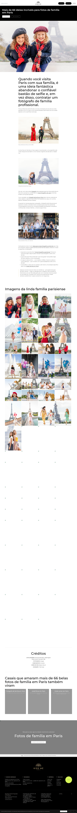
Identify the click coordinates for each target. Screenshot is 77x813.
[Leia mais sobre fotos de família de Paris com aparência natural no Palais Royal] (46, 438)
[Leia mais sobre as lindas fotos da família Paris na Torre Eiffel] (46, 606)
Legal (60, 793)
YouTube (59, 783)
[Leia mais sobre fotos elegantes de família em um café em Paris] (30, 631)
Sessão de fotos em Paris (32, 266)
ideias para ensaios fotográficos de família (43, 246)
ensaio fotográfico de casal (44, 193)
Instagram (59, 779)
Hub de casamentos (27, 783)
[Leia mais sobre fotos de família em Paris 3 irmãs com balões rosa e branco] (13, 514)
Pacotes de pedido (9, 783)
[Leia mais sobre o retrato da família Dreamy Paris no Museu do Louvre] (30, 514)
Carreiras (49, 783)
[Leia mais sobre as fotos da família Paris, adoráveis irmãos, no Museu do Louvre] (63, 384)
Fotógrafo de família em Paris (36, 197)
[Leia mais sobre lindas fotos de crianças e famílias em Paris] (13, 438)
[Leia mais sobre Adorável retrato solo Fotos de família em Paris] (30, 305)
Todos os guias (26, 779)
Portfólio (25, 784)
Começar (61, 3)
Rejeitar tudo (72, 811)
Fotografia (7, 785)
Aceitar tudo (63, 811)
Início (22, 755)
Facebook (59, 785)
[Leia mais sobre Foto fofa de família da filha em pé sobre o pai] (46, 492)
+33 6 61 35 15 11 (8, 799)
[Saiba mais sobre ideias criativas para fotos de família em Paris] (63, 514)
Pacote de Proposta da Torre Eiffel (13, 784)
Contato (68, 3)
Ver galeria (16, 16)
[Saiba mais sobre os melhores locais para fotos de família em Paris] (46, 581)
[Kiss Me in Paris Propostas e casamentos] (38, 3)
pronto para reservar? (38, 742)
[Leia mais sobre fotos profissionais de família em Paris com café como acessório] (46, 631)
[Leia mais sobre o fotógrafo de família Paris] (63, 438)
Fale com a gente (49, 785)
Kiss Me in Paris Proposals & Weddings (38, 766)
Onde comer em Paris (62, 691)
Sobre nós (49, 779)
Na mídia (49, 780)
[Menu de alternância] (74, 3)
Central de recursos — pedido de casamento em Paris (34, 781)
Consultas (6, 16)
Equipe (49, 782)
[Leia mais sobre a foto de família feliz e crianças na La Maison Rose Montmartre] (46, 474)
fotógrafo (34, 191)
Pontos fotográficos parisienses (42, 252)
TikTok (58, 780)
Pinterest (59, 782)
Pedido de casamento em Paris (12, 779)
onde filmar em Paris (38, 691)
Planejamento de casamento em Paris (12, 781)
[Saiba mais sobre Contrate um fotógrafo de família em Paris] (15, 701)
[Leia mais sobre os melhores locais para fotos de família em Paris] (38, 701)
